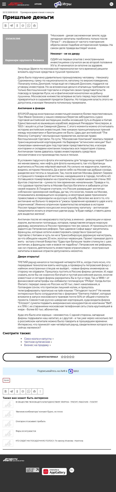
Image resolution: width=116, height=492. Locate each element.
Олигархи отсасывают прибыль (30, 421)
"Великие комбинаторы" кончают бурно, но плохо (39, 411)
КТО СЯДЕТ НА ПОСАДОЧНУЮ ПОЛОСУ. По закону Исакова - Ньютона (49, 441)
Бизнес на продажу (36, 345)
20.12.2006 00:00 (10, 12)
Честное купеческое (37, 341)
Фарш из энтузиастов (26, 431)
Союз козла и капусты (38, 338)
